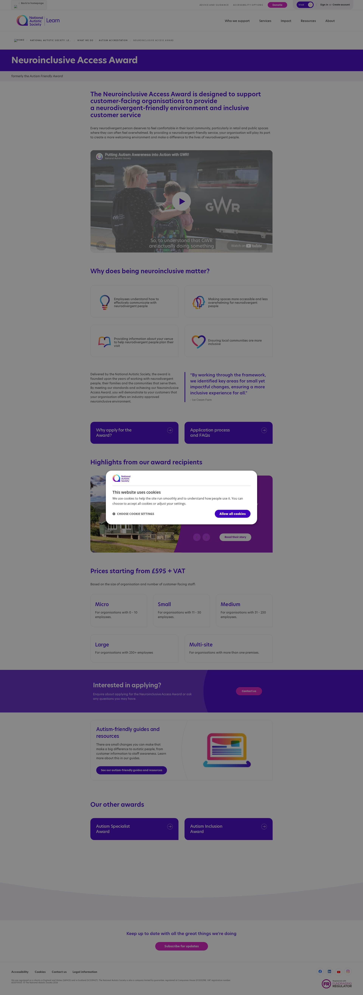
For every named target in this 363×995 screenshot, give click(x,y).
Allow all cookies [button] (233, 514)
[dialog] (181, 497)
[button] (133, 514)
